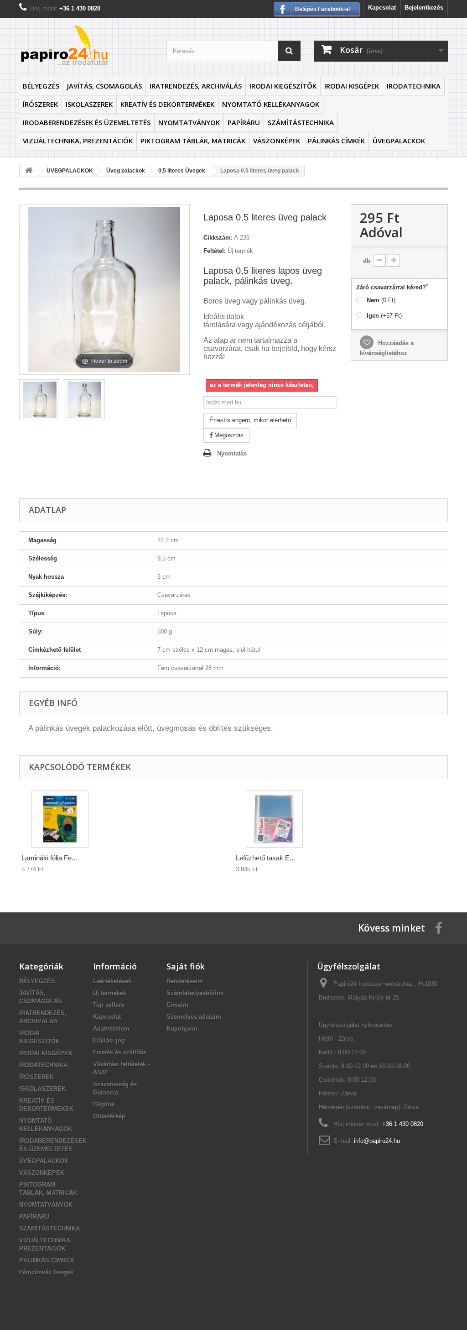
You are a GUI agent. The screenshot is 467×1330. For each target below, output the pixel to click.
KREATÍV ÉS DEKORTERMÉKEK (167, 104)
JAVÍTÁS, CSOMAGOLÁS (104, 85)
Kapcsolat (382, 7)
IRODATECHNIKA (414, 85)
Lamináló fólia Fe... (49, 858)
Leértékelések (112, 981)
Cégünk (103, 1104)
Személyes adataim (193, 1016)
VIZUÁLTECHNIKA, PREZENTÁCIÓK (78, 140)
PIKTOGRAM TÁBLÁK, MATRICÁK (192, 140)
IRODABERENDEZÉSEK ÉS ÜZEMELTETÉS (86, 122)
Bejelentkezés (424, 7)
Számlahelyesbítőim (195, 993)
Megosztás (228, 435)
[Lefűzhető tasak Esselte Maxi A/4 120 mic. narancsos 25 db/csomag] (274, 819)
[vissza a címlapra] (28, 171)
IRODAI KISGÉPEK (351, 85)
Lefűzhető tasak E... (265, 858)
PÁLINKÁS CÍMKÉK (336, 140)
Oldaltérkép (109, 1116)
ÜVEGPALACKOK (399, 140)
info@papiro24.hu (377, 1140)
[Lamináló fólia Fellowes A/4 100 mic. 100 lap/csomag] (59, 819)
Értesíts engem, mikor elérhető (250, 420)
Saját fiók (185, 966)
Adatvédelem (111, 1028)
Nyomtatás (232, 453)
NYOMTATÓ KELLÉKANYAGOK (270, 104)
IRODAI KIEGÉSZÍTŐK (283, 85)
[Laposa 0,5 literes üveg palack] (40, 400)
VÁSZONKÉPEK (276, 140)
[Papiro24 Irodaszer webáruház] (86, 45)
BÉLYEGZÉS (41, 85)
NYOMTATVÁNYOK (189, 122)
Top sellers (108, 1004)
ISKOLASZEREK (89, 104)
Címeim (177, 1004)
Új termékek (109, 993)
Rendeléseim (184, 981)
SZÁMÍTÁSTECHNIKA (301, 122)
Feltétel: (214, 250)
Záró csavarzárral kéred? (392, 287)
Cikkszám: (218, 237)
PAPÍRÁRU (244, 122)
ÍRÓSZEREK (40, 104)
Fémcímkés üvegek (46, 1272)
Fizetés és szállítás (119, 1052)
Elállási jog (109, 1040)
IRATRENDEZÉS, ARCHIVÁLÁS (196, 85)
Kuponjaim (181, 1028)
